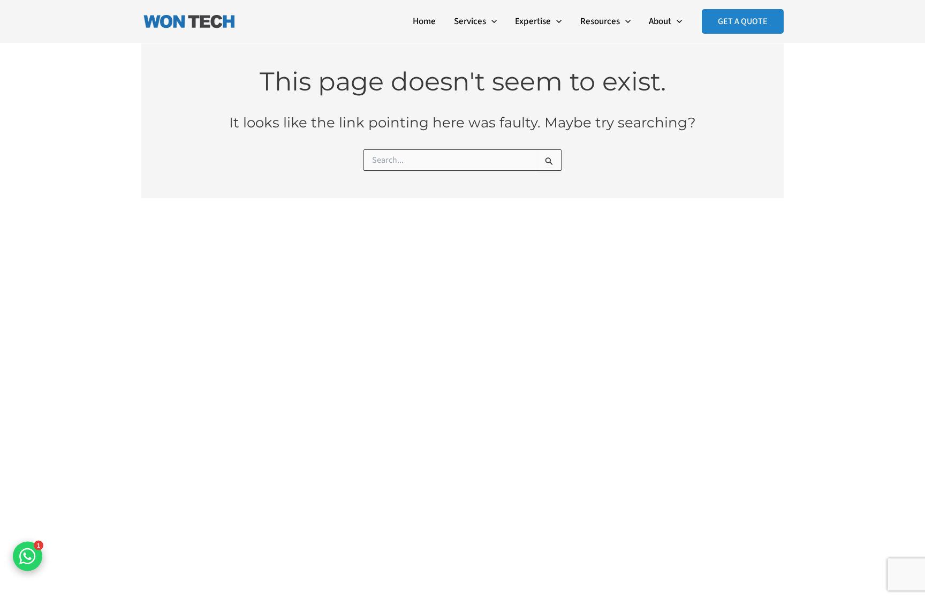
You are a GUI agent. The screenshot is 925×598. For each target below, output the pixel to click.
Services (470, 21)
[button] (491, 21)
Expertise (533, 21)
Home (424, 21)
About (660, 21)
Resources (600, 21)
